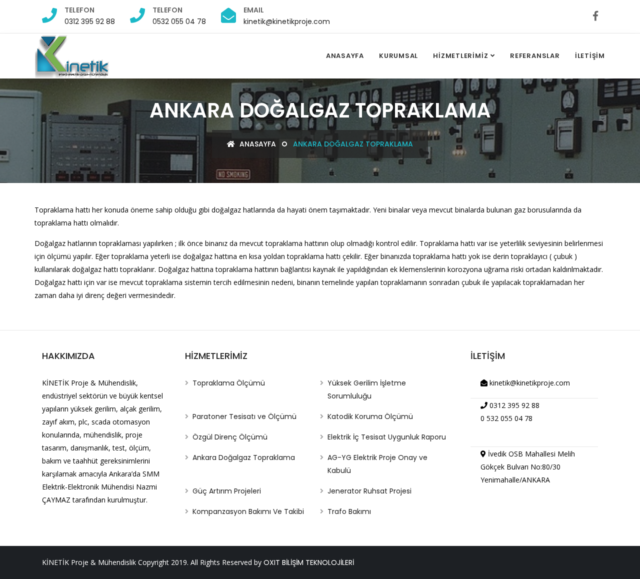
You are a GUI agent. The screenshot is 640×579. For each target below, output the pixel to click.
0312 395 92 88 (89, 21)
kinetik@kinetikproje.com (287, 21)
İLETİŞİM (590, 55)
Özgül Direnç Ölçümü (230, 437)
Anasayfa (257, 144)
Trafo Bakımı (349, 511)
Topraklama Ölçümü (228, 383)
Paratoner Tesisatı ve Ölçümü (244, 417)
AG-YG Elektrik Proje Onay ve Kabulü (378, 464)
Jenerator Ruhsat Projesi (370, 491)
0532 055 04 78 (179, 21)
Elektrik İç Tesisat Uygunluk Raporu (387, 437)
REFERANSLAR (535, 55)
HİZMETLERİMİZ (460, 55)
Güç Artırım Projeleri (226, 491)
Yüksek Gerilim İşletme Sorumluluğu (367, 389)
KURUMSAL (398, 55)
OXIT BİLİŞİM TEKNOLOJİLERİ (309, 563)
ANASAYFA (345, 55)
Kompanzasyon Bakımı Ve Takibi (248, 511)
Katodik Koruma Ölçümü (370, 417)
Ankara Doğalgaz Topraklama (243, 457)
